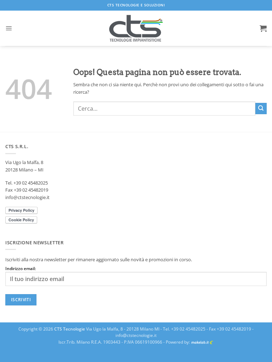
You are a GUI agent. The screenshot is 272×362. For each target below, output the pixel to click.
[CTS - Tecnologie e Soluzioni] (136, 28)
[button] (8, 28)
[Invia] (261, 108)
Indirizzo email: (20, 268)
